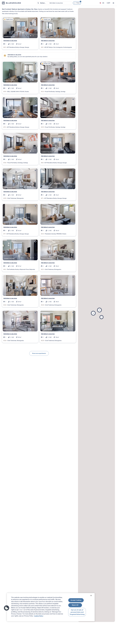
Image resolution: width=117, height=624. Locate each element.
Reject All (75, 605)
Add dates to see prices (10, 40)
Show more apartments (39, 353)
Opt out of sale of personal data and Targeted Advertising (77, 612)
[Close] (91, 595)
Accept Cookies (76, 600)
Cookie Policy (38, 616)
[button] (99, 310)
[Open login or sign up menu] (113, 3)
